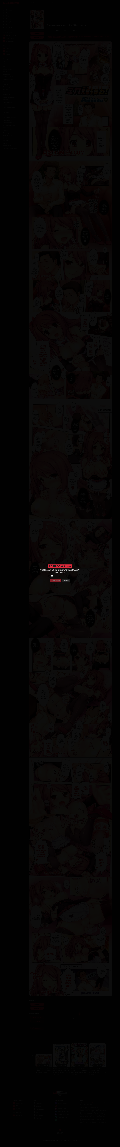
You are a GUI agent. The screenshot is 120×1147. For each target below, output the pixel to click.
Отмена (66, 580)
